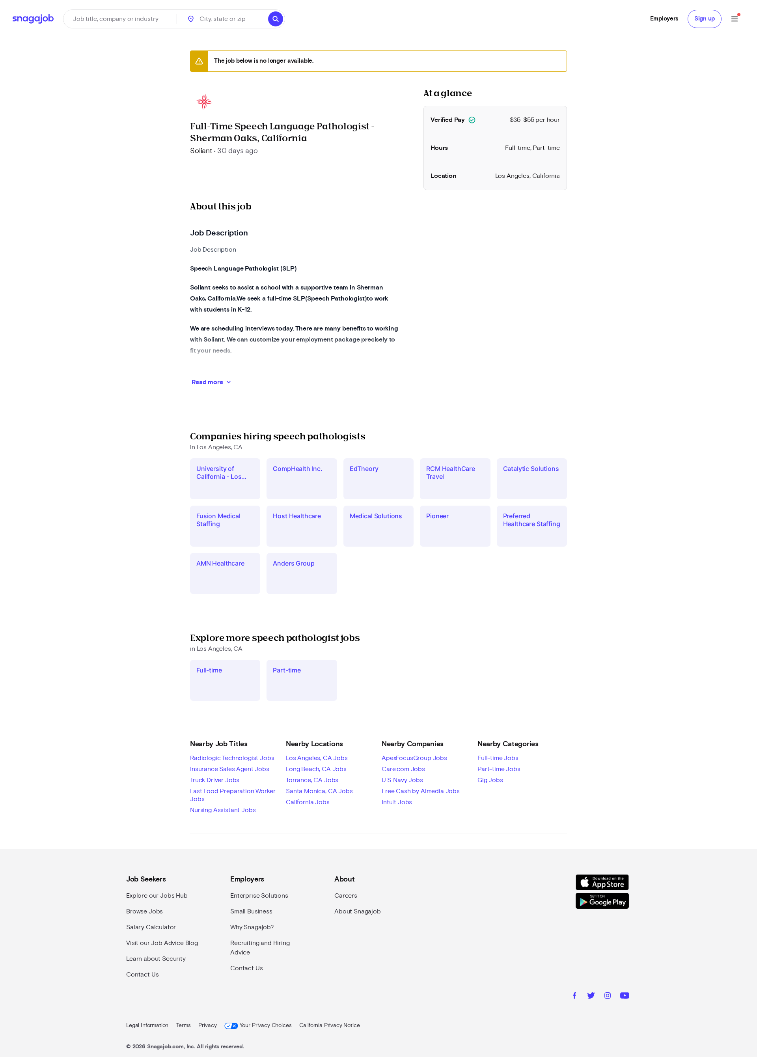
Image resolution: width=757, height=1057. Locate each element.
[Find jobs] (275, 18)
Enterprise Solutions (259, 896)
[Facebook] (574, 997)
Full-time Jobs (497, 758)
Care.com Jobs (403, 769)
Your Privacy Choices (265, 1025)
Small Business (251, 911)
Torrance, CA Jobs (312, 780)
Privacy (207, 1025)
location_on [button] (191, 19)
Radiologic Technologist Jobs (232, 758)
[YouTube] (624, 997)
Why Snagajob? (252, 927)
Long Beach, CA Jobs (316, 769)
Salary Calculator (151, 927)
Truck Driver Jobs (214, 780)
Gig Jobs (490, 780)
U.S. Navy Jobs (402, 780)
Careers (345, 896)
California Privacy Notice (329, 1025)
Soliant (201, 151)
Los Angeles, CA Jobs (317, 758)
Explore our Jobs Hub (157, 896)
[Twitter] (591, 997)
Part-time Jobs (498, 769)
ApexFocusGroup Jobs (414, 758)
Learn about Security (156, 959)
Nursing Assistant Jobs (222, 810)
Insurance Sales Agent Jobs (229, 769)
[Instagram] (607, 997)
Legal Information (147, 1025)
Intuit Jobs (397, 802)
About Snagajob (357, 911)
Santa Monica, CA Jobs (319, 791)
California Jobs (308, 802)
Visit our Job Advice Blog (162, 943)
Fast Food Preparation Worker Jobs (233, 795)
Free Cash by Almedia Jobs (421, 791)
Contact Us (142, 974)
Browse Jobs (144, 911)
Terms (183, 1025)
